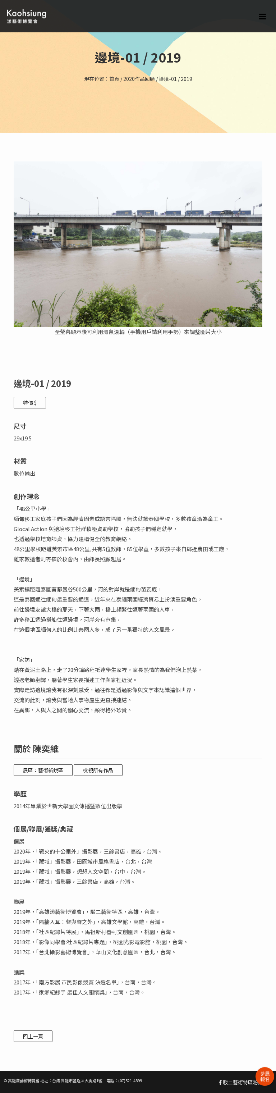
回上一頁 (33, 1036)
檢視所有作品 (98, 770)
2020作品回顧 (139, 78)
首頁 (114, 78)
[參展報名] (265, 1076)
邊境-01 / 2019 (175, 78)
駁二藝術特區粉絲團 (245, 1082)
